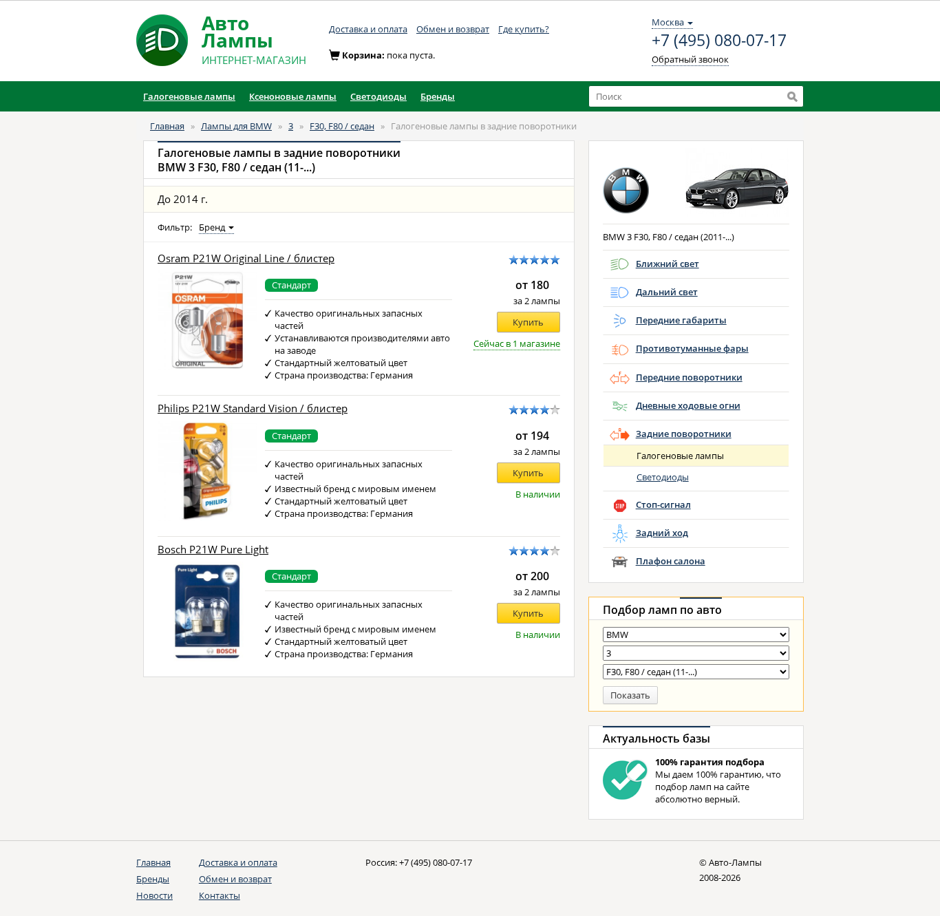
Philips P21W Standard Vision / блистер (253, 408)
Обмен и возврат (452, 29)
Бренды (152, 879)
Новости (154, 895)
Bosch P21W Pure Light (213, 549)
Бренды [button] (437, 96)
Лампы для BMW (236, 126)
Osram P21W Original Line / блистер (246, 258)
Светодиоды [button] (378, 96)
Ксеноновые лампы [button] (293, 96)
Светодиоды (663, 477)
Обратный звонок (690, 59)
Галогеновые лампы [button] (189, 96)
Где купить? (523, 29)
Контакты (219, 895)
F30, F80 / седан (342, 126)
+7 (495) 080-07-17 (719, 40)
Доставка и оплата (368, 29)
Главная (167, 126)
